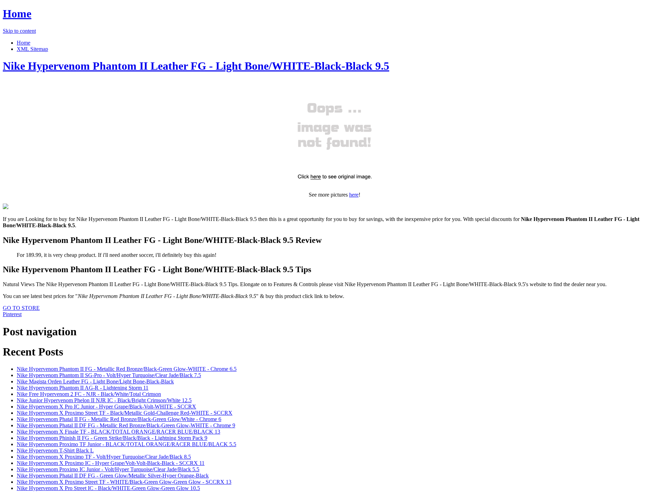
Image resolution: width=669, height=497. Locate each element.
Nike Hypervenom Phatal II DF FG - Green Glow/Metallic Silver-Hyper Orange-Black (113, 476)
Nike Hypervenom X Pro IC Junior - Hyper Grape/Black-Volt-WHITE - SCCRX (106, 407)
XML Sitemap (32, 49)
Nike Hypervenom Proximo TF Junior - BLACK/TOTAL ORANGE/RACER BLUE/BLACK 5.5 (126, 444)
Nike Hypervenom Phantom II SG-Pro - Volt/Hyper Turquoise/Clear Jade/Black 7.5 (109, 375)
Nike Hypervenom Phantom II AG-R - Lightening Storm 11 (82, 388)
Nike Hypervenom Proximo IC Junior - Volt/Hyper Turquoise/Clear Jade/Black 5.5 (108, 469)
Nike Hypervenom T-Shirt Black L (55, 450)
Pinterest (12, 314)
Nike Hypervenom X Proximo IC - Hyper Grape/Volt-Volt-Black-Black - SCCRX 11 (111, 463)
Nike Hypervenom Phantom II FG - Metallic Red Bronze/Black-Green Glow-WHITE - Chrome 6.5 (127, 369)
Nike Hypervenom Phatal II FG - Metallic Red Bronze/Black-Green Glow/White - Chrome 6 (119, 419)
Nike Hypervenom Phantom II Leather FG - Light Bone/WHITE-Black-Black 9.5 (196, 66)
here (354, 195)
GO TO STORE (21, 308)
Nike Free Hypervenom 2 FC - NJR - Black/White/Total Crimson (89, 394)
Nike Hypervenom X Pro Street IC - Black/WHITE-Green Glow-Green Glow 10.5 (108, 488)
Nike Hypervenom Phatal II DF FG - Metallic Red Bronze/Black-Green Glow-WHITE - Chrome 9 (126, 425)
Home (17, 13)
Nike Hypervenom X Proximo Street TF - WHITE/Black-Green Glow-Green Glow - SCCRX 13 (124, 482)
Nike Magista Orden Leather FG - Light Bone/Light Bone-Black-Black (95, 381)
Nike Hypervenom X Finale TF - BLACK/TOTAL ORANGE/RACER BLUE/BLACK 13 (118, 432)
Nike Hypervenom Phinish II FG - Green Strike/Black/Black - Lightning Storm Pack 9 (112, 438)
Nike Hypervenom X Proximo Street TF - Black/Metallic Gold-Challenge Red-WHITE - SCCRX (124, 413)
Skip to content (19, 31)
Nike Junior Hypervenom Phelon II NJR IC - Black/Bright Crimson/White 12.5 (104, 400)
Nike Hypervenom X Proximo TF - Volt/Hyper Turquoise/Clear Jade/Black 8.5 (104, 457)
